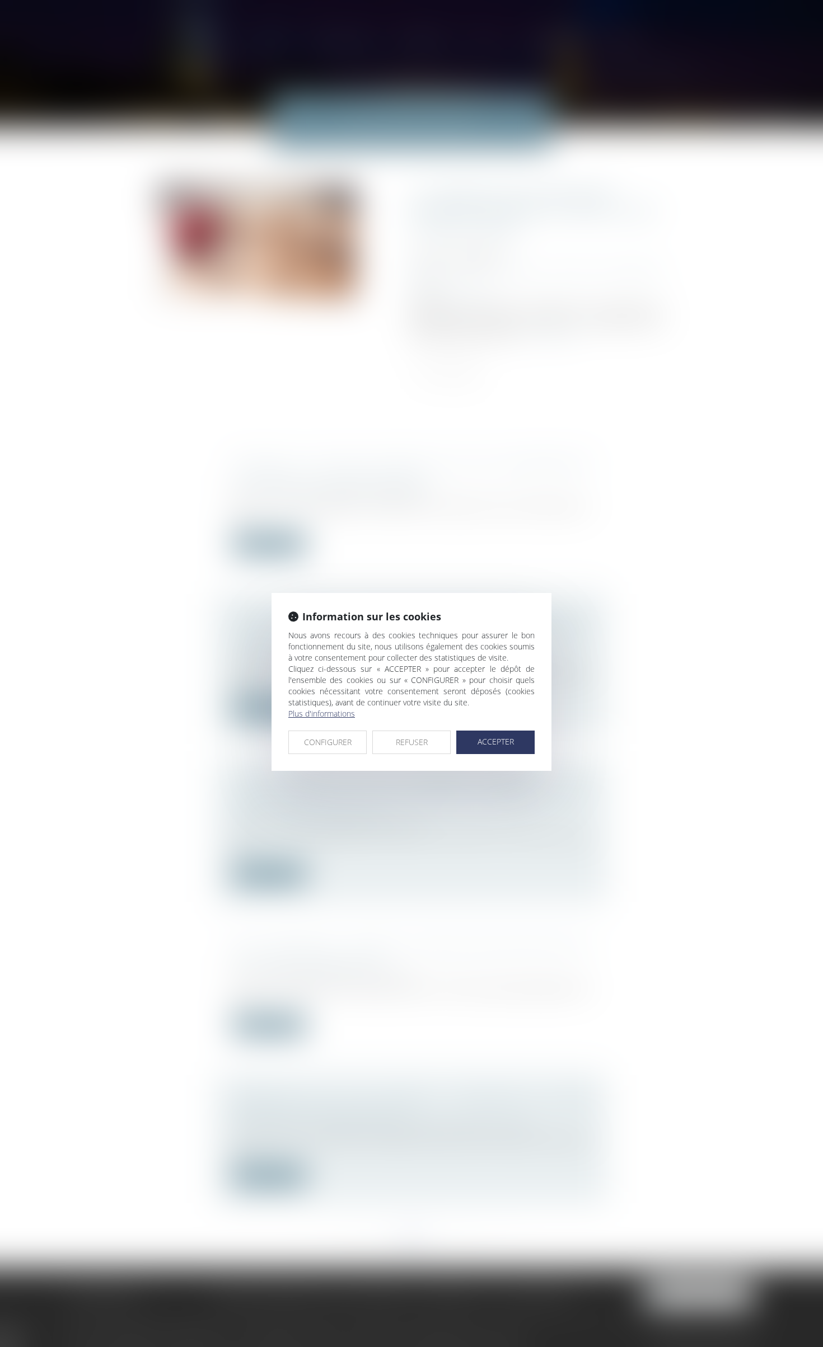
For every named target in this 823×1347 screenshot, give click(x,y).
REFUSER (412, 742)
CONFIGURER (328, 742)
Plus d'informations (321, 713)
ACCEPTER (496, 741)
